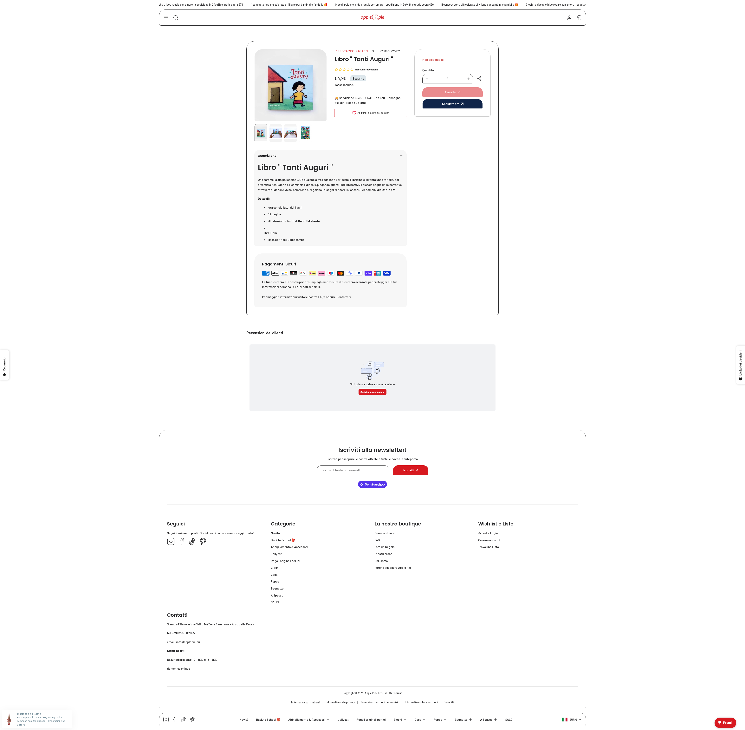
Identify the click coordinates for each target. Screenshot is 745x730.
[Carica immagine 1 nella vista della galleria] (261, 133)
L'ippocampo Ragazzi (351, 51)
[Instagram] (171, 542)
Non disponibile (433, 59)
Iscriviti (408, 470)
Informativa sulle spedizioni (421, 702)
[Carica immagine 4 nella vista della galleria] (305, 133)
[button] (579, 18)
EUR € (573, 719)
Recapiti (449, 702)
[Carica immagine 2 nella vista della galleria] (275, 133)
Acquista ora (450, 104)
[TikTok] (192, 542)
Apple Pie (370, 693)
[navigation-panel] (166, 18)
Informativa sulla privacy (340, 702)
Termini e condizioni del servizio (379, 702)
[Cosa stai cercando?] (176, 18)
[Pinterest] (203, 542)
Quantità (428, 70)
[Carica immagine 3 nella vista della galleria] (290, 133)
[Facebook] (181, 542)
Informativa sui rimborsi (305, 702)
